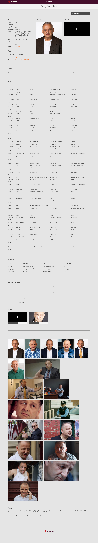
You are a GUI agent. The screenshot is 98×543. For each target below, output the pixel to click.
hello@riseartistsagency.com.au (22, 57)
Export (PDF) (75, 13)
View (16, 348)
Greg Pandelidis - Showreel (35, 324)
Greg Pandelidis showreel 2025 (14, 324)
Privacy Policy (53, 535)
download (17, 46)
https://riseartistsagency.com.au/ (22, 59)
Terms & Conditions (46, 535)
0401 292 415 (18, 56)
